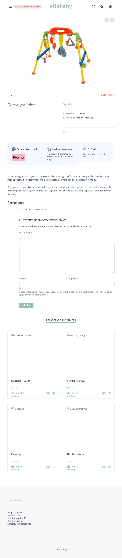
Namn (23, 278)
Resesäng (16, 454)
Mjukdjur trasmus (75, 454)
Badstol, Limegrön (76, 381)
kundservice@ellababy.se (19, 523)
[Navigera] (10, 6)
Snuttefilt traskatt (20, 381)
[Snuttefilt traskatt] (48, 393)
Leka (9, 95)
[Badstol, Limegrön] (104, 393)
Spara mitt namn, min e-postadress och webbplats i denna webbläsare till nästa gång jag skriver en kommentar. (65, 293)
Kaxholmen (83, 118)
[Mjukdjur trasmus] (104, 466)
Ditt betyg (25, 232)
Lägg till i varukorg (17, 394)
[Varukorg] (110, 7)
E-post (73, 278)
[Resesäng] (48, 466)
